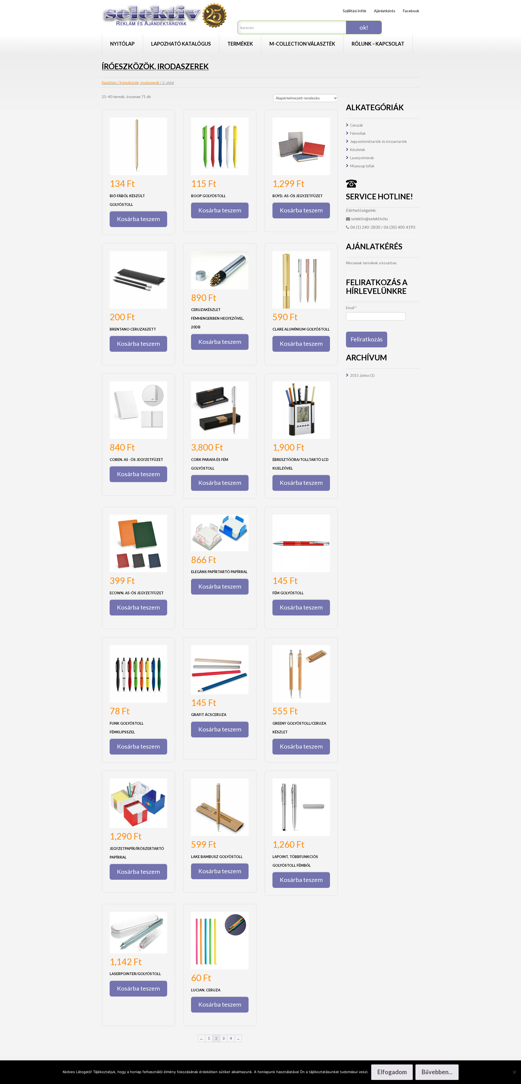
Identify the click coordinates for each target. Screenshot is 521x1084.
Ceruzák (356, 125)
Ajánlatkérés (384, 10)
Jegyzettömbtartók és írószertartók (378, 141)
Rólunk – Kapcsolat (378, 44)
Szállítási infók (354, 10)
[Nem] (514, 1072)
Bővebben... (437, 1072)
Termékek (240, 44)
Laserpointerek (362, 158)
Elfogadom (392, 1072)
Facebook (411, 10)
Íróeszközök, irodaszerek (139, 82)
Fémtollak (358, 133)
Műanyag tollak (362, 166)
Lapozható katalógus (181, 44)
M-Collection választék (302, 44)
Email (351, 308)
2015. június (359, 375)
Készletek (357, 149)
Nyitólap (122, 44)
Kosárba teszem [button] (138, 218)
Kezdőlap (109, 82)
